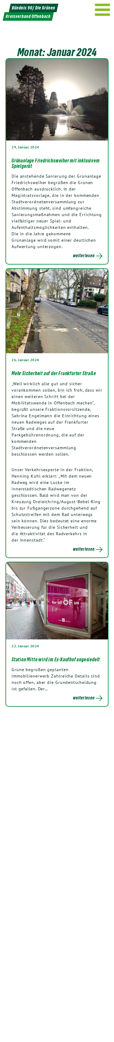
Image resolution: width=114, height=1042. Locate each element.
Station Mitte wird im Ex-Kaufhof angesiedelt (56, 659)
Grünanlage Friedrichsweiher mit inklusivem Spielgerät (56, 163)
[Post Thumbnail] (57, 99)
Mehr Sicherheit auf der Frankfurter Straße (54, 373)
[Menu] (102, 10)
